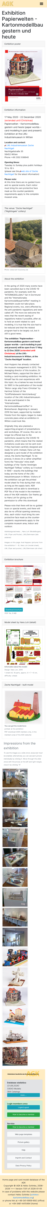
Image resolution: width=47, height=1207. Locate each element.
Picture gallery (23, 1142)
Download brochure (14, 610)
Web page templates (23, 1134)
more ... (23, 1095)
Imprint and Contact (23, 1158)
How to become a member (23, 1114)
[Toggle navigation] (41, 3)
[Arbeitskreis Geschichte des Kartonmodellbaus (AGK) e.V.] (23, 1073)
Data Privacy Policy (23, 1166)
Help (23, 1150)
